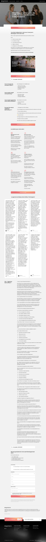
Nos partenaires (25, 529)
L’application (17, 1)
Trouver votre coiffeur (12, 1)
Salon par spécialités (16, 528)
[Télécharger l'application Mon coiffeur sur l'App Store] (18, 519)
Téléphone (12, 484)
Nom (12, 479)
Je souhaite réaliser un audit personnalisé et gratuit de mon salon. (23, 469)
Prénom (12, 476)
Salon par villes (16, 529)
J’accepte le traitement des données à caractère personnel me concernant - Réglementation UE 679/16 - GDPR (22, 493)
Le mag (21, 1)
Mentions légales (32, 540)
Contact (24, 528)
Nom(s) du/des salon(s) (14, 488)
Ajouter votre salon (42, 1)
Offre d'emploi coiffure (35, 528)
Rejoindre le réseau (7, 513)
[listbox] (23, 474)
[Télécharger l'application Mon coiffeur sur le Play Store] (20, 519)
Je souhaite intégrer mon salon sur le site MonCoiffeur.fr (21, 466)
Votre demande (13, 464)
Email (12, 481)
